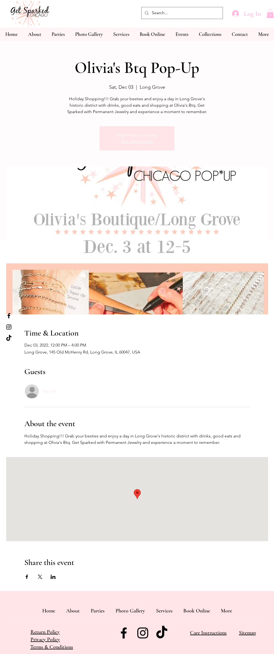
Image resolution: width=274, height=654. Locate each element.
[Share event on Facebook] (26, 577)
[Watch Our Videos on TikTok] (161, 633)
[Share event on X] (40, 577)
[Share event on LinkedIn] (53, 577)
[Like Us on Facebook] (123, 633)
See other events (137, 141)
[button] (270, 13)
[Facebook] (8, 315)
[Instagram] (8, 327)
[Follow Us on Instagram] (142, 633)
